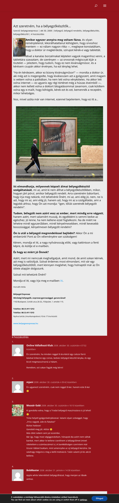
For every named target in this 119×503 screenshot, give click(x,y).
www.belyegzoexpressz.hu (25, 323)
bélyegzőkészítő (21, 34)
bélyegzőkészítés (91, 30)
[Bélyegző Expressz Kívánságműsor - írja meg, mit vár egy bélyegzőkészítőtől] (59, 180)
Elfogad (99, 498)
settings (83, 500)
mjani (29, 382)
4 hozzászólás (37, 34)
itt (61, 280)
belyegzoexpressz (29, 30)
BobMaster (32, 470)
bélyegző (58, 30)
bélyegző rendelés (73, 30)
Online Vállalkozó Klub (39, 345)
